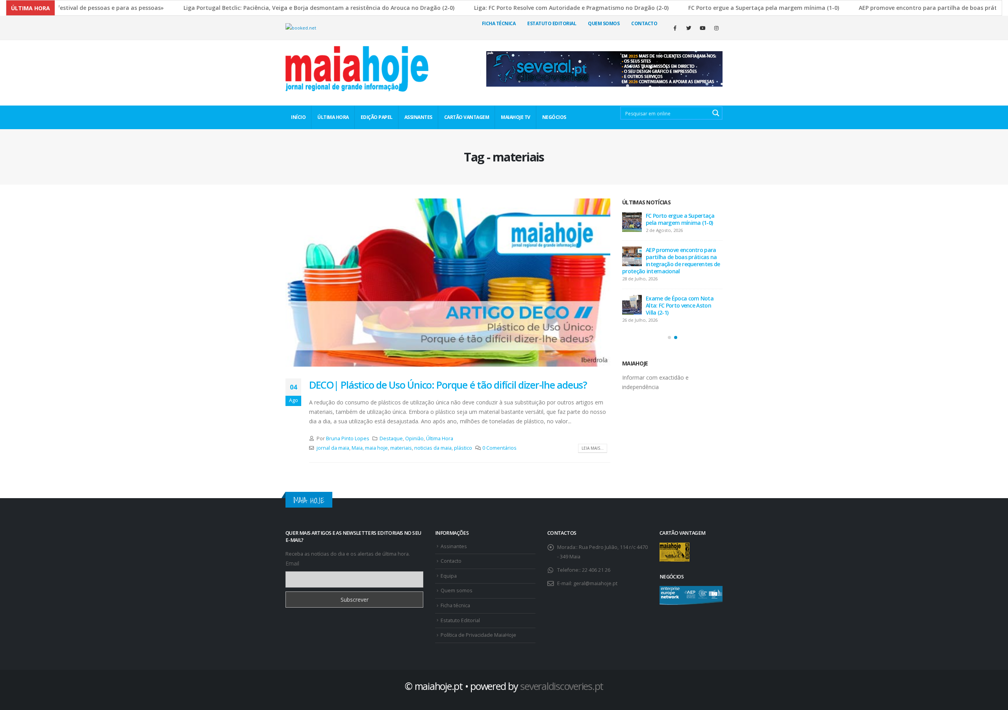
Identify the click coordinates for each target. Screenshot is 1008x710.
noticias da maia (433, 448)
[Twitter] (689, 28)
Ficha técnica (499, 23)
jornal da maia (333, 448)
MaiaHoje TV (515, 117)
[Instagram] (716, 28)
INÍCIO (298, 117)
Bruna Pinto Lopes (347, 438)
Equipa (449, 576)
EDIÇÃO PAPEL (377, 117)
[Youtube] (702, 28)
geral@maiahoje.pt (595, 583)
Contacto (644, 23)
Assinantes (454, 546)
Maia (357, 448)
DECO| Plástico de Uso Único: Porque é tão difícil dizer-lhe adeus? (448, 384)
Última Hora (439, 438)
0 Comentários (499, 448)
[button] (669, 337)
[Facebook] (675, 28)
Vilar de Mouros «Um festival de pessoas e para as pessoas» (702, 219)
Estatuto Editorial (551, 23)
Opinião (414, 438)
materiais (401, 448)
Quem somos (456, 590)
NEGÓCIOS (554, 117)
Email (292, 563)
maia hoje (376, 448)
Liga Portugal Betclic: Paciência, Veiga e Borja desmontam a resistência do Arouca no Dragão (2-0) (295, 7)
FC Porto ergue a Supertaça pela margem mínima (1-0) (740, 7)
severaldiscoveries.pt (561, 686)
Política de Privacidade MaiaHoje (478, 635)
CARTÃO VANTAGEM (466, 117)
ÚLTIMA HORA (333, 117)
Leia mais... (593, 448)
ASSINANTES (418, 117)
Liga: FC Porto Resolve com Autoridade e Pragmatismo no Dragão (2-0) (547, 7)
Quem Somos (603, 23)
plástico (463, 448)
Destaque (391, 438)
